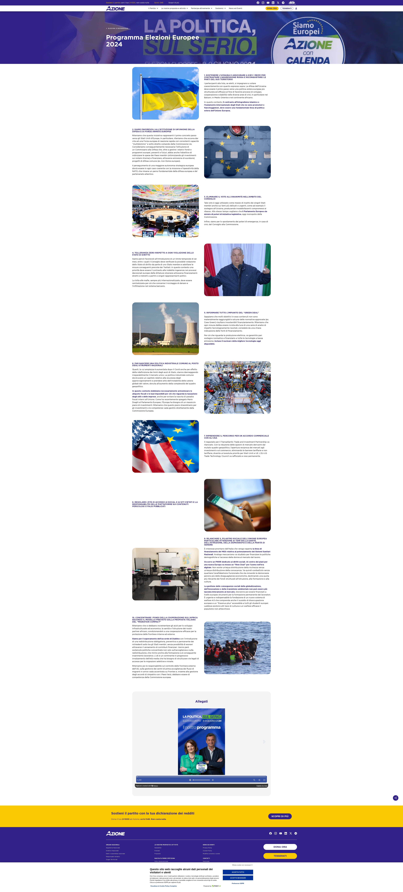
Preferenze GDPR (238, 883)
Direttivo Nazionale (112, 850)
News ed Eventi (235, 8)
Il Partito (152, 8)
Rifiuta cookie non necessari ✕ (242, 865)
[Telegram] (283, 2)
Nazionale (206, 861)
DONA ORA (272, 8)
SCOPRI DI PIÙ (280, 816)
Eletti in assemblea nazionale (115, 853)
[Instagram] (263, 2)
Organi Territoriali (111, 859)
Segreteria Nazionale (113, 847)
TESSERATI (287, 8)
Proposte (157, 853)
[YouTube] (268, 2)
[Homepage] (115, 8)
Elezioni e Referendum (118, 28)
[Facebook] (258, 2)
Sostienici (219, 8)
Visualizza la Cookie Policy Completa (163, 886)
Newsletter (158, 847)
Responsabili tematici (113, 856)
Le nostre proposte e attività (173, 8)
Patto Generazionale (161, 861)
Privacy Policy (207, 847)
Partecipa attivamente (200, 8)
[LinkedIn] (273, 2)
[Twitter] (278, 2)
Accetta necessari (238, 878)
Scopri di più (173, 3)
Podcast (157, 850)
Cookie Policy (207, 850)
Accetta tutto (238, 872)
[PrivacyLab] (216, 886)
